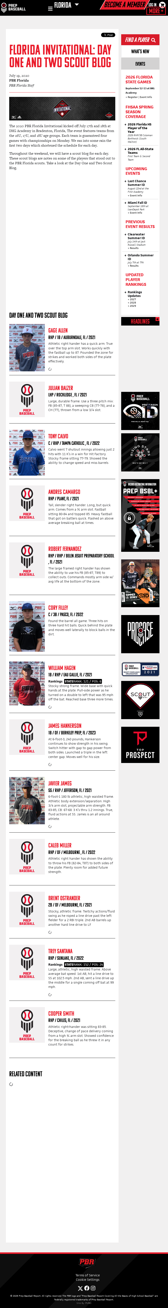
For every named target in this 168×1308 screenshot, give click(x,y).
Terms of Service (87, 1275)
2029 (133, 305)
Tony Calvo (58, 437)
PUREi (88, 1303)
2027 (133, 299)
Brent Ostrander (64, 898)
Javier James (60, 784)
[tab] (140, 51)
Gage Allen (58, 331)
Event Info (146, 97)
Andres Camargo (64, 492)
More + (156, 11)
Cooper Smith (61, 1014)
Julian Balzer (60, 388)
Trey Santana (60, 951)
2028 (133, 302)
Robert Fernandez (64, 549)
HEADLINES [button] (140, 322)
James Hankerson (64, 726)
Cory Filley (58, 608)
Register (133, 97)
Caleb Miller (60, 846)
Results (134, 248)
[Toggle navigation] (49, 9)
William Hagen (61, 668)
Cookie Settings (87, 1279)
